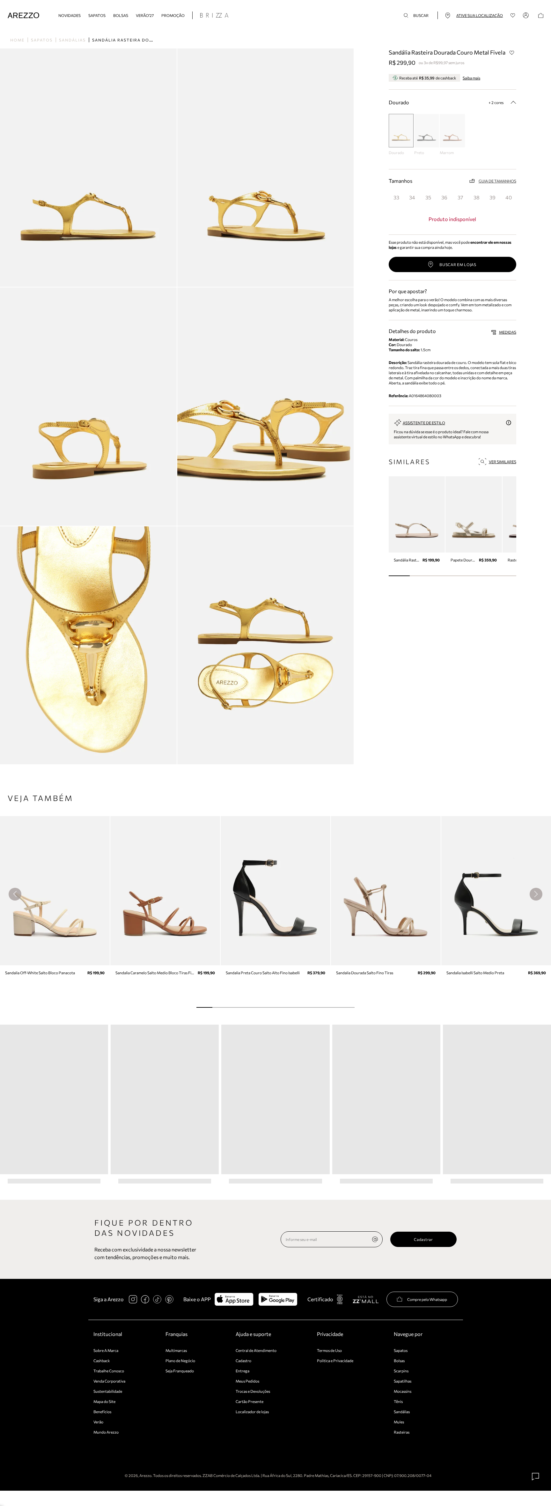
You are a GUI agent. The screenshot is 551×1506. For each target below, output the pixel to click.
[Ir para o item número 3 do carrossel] (463, 575)
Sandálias (72, 40)
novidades (69, 15)
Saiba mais (471, 78)
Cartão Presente (249, 1401)
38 (477, 197)
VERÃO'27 (145, 15)
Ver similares (502, 461)
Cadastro (243, 1360)
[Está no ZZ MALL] (365, 1299)
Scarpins (401, 1371)
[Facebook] (145, 1299)
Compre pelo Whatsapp (427, 1299)
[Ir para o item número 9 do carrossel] (347, 1007)
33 (396, 197)
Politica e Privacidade (335, 1360)
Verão (98, 1422)
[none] (375, 1239)
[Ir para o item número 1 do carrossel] (420, 575)
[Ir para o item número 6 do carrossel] (299, 1007)
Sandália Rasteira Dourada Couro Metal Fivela (156, 40)
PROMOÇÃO (173, 15)
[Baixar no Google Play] (278, 1299)
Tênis (398, 1401)
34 (412, 197)
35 (428, 197)
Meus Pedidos (247, 1381)
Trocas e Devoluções (253, 1391)
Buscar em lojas (457, 264)
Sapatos (97, 15)
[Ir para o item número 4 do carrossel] (484, 575)
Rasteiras (401, 1432)
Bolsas (120, 15)
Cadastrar (423, 1239)
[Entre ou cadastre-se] (527, 15)
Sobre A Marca (105, 1350)
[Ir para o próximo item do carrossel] (536, 894)
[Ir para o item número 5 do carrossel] (505, 575)
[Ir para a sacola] (540, 15)
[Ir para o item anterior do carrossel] (15, 894)
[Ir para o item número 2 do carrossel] (441, 575)
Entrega (242, 1371)
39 (492, 197)
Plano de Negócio (180, 1360)
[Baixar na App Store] (234, 1299)
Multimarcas (176, 1350)
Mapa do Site (104, 1401)
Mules (399, 1422)
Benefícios (102, 1411)
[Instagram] (133, 1299)
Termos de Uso (329, 1350)
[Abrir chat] (536, 1477)
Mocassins (402, 1391)
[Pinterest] (169, 1299)
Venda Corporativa (109, 1381)
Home (17, 40)
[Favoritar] (512, 52)
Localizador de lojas (252, 1411)
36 (444, 197)
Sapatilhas (402, 1381)
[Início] (23, 15)
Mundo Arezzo (106, 1432)
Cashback (101, 1360)
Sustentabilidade (107, 1391)
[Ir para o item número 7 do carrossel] (315, 1007)
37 (460, 197)
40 (508, 197)
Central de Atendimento (256, 1350)
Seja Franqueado (179, 1371)
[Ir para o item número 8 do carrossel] (331, 1007)
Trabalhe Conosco (108, 1371)
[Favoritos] (513, 15)
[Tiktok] (157, 1299)
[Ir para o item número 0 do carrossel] (399, 575)
